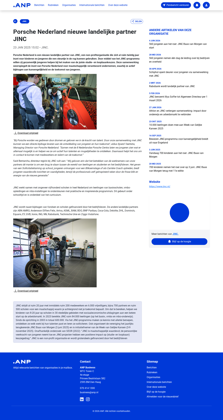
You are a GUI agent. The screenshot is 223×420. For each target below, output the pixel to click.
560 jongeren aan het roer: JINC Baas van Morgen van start (178, 46)
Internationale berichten (92, 5)
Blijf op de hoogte (156, 391)
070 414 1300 (87, 388)
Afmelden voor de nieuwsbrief (163, 396)
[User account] (206, 5)
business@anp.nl (89, 392)
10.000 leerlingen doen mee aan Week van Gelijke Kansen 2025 (175, 126)
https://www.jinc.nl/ (159, 186)
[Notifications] (196, 5)
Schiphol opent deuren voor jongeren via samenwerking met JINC (178, 74)
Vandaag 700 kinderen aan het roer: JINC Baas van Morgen (176, 155)
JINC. (24, 21)
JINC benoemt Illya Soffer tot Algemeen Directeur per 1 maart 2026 (178, 98)
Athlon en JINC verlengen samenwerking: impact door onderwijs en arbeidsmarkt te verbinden (177, 112)
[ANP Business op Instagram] (88, 399)
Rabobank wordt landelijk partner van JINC (172, 86)
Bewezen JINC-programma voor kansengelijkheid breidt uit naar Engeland (178, 141)
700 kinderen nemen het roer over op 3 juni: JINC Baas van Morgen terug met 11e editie (178, 169)
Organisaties (69, 5)
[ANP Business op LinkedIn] (82, 399)
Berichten (39, 5)
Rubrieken (53, 5)
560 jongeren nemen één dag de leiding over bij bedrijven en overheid (179, 60)
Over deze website (117, 5)
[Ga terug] (15, 21)
